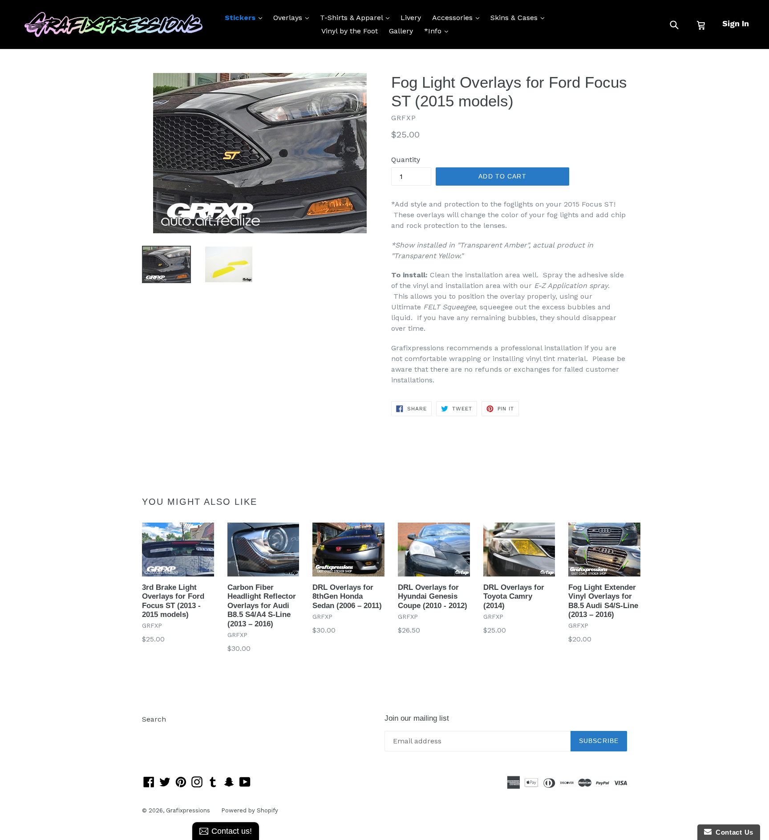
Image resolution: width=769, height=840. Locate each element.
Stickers (246, 17)
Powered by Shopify (249, 810)
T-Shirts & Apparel (357, 17)
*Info (438, 30)
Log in (152, 732)
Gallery (401, 31)
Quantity (405, 159)
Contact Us (732, 832)
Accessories (458, 17)
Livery (411, 17)
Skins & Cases (519, 17)
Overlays (293, 17)
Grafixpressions (188, 810)
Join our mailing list (416, 718)
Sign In (735, 23)
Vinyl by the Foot (349, 31)
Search (154, 719)
